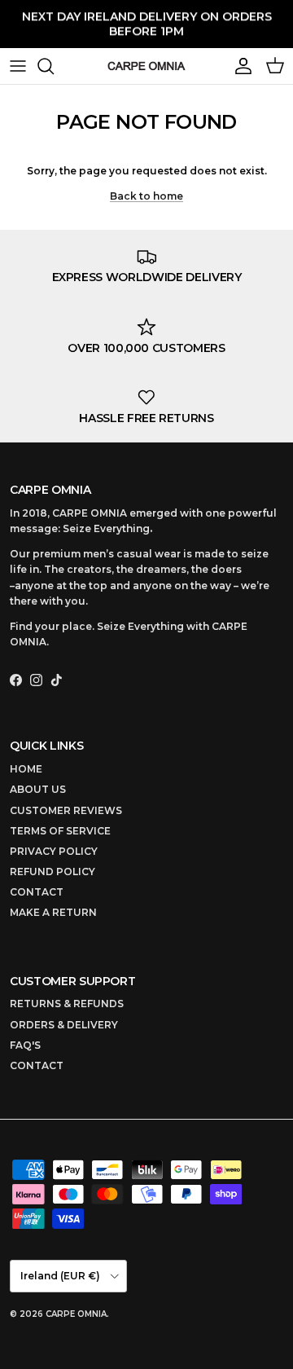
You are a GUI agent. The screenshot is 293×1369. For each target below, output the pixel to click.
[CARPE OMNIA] (146, 66)
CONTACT (36, 892)
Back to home (146, 196)
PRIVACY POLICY (54, 851)
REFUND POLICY (52, 871)
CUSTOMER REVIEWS (66, 810)
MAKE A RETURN (53, 912)
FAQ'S (25, 1045)
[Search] (54, 66)
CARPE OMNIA (76, 1314)
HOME (26, 769)
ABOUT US (38, 789)
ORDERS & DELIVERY (64, 1025)
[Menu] (18, 66)
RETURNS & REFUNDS (67, 1003)
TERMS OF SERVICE (60, 831)
